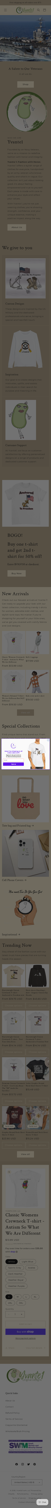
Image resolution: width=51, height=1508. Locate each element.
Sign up (13, 764)
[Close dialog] (48, 740)
